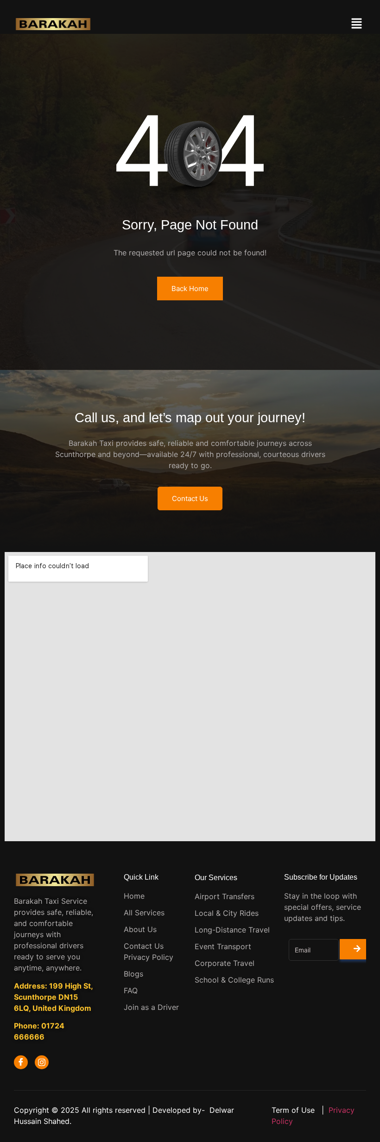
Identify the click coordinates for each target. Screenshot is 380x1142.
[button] (357, 24)
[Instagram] (42, 1062)
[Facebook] (21, 1062)
